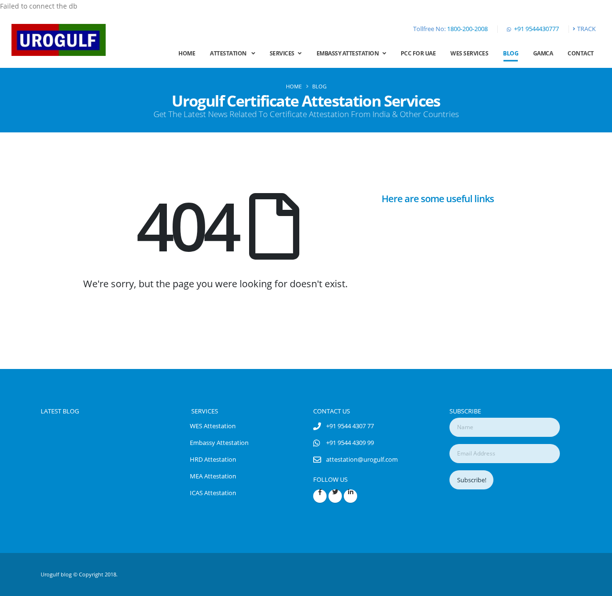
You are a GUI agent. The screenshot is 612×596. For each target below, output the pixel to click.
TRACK (586, 29)
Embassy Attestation (349, 53)
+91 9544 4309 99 (350, 443)
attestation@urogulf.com (362, 459)
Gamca (543, 53)
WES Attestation (213, 426)
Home (186, 53)
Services (284, 53)
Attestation (230, 53)
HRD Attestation (213, 459)
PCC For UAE (418, 53)
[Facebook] (320, 496)
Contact (581, 53)
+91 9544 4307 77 (350, 426)
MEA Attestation (213, 476)
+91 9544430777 (536, 29)
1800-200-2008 (467, 29)
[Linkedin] (350, 496)
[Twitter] (335, 496)
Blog (510, 53)
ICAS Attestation (213, 493)
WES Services (469, 53)
